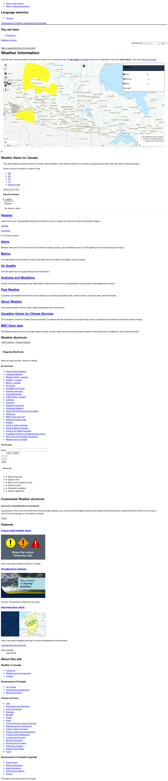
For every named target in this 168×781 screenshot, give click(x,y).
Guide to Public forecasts (17, 425)
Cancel (15, 453)
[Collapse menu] (163, 67)
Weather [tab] (8, 203)
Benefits (9, 714)
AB (9, 173)
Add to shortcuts (8, 342)
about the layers (149, 59)
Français (9, 18)
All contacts (11, 687)
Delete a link (13, 479)
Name (3, 450)
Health (9, 717)
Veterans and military (15, 748)
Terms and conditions (15, 771)
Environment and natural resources (21, 723)
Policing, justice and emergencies (20, 731)
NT (9, 179)
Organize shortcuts (23, 342)
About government (14, 692)
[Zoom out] (5, 68)
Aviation (9, 422)
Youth (8, 751)
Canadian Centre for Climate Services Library (26, 433)
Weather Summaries (15, 405)
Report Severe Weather (16, 371)
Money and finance (14, 740)
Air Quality (10, 385)
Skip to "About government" (18, 6)
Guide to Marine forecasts (17, 428)
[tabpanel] (85, 208)
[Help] (5, 85)
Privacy (9, 773)
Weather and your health (16, 439)
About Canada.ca (13, 768)
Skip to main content (15, 3)
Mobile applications (14, 765)
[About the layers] (5, 89)
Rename (5, 456)
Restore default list (16, 490)
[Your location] (5, 77)
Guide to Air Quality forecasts (18, 430)
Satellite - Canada (14, 379)
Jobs (8, 703)
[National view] (5, 73)
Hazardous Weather (14, 408)
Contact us (10, 670)
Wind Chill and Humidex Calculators (22, 436)
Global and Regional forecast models (22, 411)
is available (79, 59)
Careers (9, 676)
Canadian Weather (14, 374)
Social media (11, 762)
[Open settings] (147, 74)
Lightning (10, 399)
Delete (4, 459)
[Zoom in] (5, 65)
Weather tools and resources (18, 673)
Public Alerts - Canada (16, 396)
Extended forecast (14, 394)
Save (9, 453)
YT (9, 181)
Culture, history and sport (17, 729)
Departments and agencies (17, 689)
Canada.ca (10, 35)
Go (163, 43)
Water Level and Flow (15, 416)
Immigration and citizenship (18, 706)
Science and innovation (16, 743)
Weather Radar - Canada (17, 377)
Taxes (8, 720)
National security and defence (19, 726)
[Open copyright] (139, 144)
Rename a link (14, 485)
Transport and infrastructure (18, 734)
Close (4, 518)
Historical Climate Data (16, 419)
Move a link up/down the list (20, 482)
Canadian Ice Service (15, 388)
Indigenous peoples (14, 746)
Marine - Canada (13, 382)
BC (9, 176)
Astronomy (10, 413)
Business (10, 712)
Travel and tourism (14, 709)
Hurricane (10, 402)
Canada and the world (15, 737)
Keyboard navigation (17, 488)
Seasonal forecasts (14, 391)
